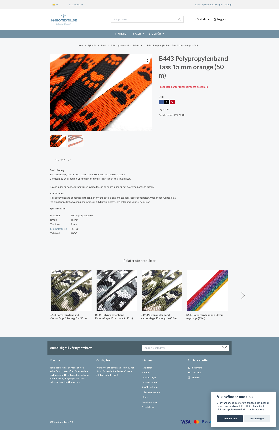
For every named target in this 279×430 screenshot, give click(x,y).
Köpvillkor (147, 367)
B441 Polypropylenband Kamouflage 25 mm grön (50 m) (68, 316)
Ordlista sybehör (150, 382)
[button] (243, 295)
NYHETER (121, 33)
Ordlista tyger (149, 377)
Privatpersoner (149, 401)
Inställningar (257, 418)
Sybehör (92, 45)
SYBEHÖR (155, 33)
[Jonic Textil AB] (95, 19)
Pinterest (196, 377)
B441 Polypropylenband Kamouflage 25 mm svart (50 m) (114, 316)
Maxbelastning (58, 228)
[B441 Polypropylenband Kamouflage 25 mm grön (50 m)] (71, 290)
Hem (81, 45)
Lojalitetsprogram (151, 392)
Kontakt (146, 372)
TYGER (137, 33)
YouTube (196, 372)
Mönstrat (138, 45)
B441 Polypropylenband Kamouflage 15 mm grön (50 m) (159, 316)
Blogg (145, 397)
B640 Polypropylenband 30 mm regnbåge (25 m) (204, 316)
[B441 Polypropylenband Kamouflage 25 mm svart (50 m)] (116, 290)
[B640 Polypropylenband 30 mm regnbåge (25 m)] (207, 290)
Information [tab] (62, 159)
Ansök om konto (150, 387)
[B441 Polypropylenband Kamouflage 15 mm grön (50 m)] (162, 290)
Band (103, 45)
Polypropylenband (119, 45)
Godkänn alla (230, 418)
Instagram (196, 367)
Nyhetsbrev (148, 406)
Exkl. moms (75, 4)
